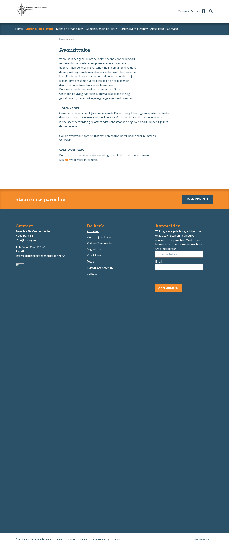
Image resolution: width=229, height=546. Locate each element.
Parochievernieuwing (100, 267)
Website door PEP (204, 539)
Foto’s (90, 261)
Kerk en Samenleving (100, 243)
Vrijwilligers (94, 255)
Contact (92, 273)
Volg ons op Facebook (189, 11)
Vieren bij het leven (99, 237)
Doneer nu (197, 199)
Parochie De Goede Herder (38, 539)
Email (158, 261)
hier (67, 160)
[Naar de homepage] (32, 5)
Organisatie (94, 249)
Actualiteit (93, 231)
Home (61, 39)
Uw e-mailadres (165, 249)
